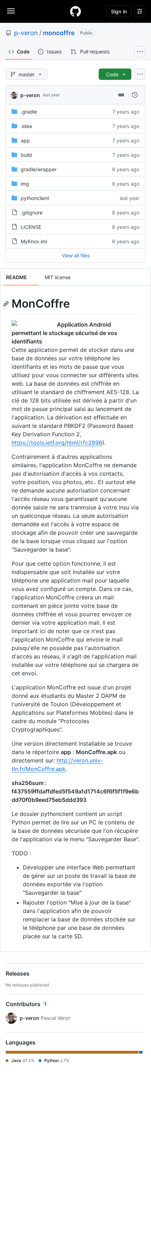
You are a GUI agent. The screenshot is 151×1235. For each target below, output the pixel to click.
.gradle (29, 112)
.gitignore (31, 213)
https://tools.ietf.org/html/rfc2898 (57, 442)
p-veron (26, 33)
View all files (76, 255)
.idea (26, 126)
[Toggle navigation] (11, 11)
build (26, 155)
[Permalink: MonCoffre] (7, 304)
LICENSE (31, 227)
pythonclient (35, 198)
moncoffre (59, 33)
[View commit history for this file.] (135, 95)
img (25, 184)
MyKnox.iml (34, 241)
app (25, 140)
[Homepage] (75, 11)
